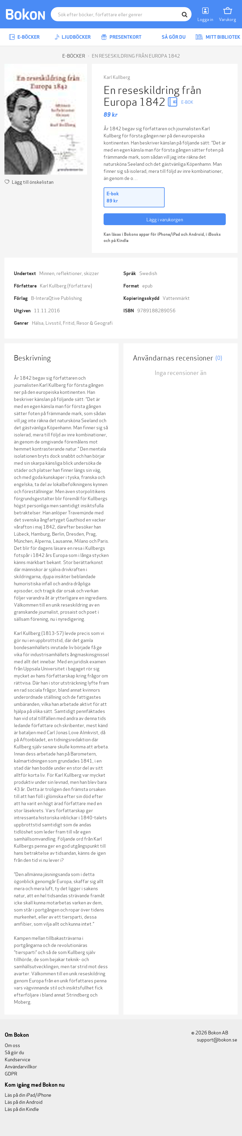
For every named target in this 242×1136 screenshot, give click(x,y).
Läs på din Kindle (22, 1108)
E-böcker (28, 37)
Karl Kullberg (117, 76)
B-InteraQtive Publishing (56, 297)
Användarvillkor (21, 1066)
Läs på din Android (23, 1101)
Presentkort (125, 37)
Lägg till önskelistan (32, 181)
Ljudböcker (76, 37)
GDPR (11, 1073)
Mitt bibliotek (222, 37)
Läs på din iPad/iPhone (28, 1094)
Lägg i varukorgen (164, 219)
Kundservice (17, 1059)
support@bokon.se (216, 1039)
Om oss (12, 1044)
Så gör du (173, 37)
